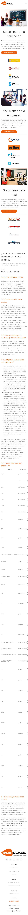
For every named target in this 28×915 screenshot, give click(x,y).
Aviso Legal (14, 890)
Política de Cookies (14, 893)
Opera (20, 825)
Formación (14, 888)
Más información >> (9, 52)
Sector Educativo (14, 868)
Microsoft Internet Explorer (13, 823)
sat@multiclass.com (14, 908)
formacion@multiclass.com (14, 911)
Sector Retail (14, 874)
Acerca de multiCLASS (14, 882)
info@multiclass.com (14, 905)
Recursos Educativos (14, 885)
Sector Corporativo (14, 871)
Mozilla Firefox (14, 825)
